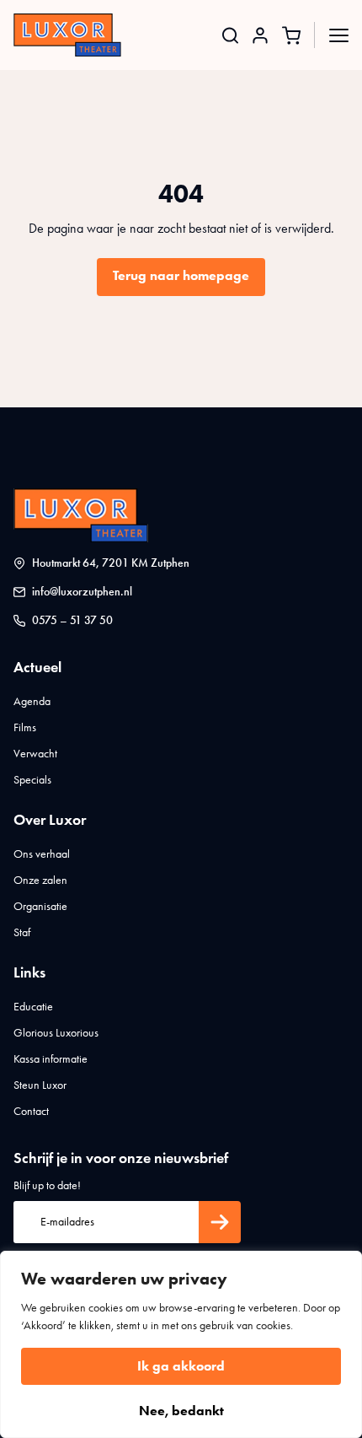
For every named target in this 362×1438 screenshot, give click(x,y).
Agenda (32, 701)
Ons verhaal (41, 854)
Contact (31, 1111)
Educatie (33, 1006)
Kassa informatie (50, 1059)
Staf (21, 932)
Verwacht (35, 753)
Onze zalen (40, 880)
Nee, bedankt (181, 1411)
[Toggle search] (230, 35)
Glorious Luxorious (55, 1033)
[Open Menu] (339, 35)
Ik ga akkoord (181, 1366)
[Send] (220, 1222)
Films (24, 727)
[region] (181, 1344)
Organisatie (40, 906)
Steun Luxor (40, 1085)
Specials (32, 780)
